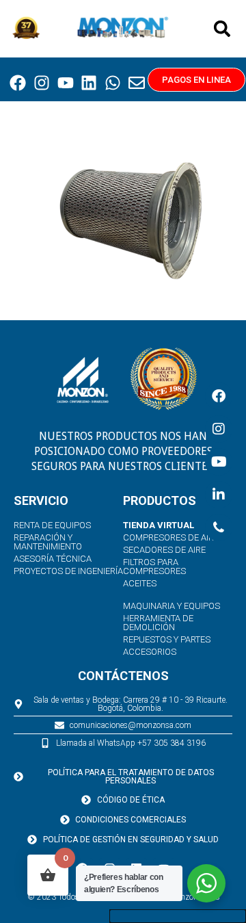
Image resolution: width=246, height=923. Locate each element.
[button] (222, 29)
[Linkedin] (89, 82)
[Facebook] (18, 82)
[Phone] (218, 527)
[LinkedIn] (218, 494)
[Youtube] (65, 82)
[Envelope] (136, 82)
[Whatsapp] (112, 82)
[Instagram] (41, 82)
